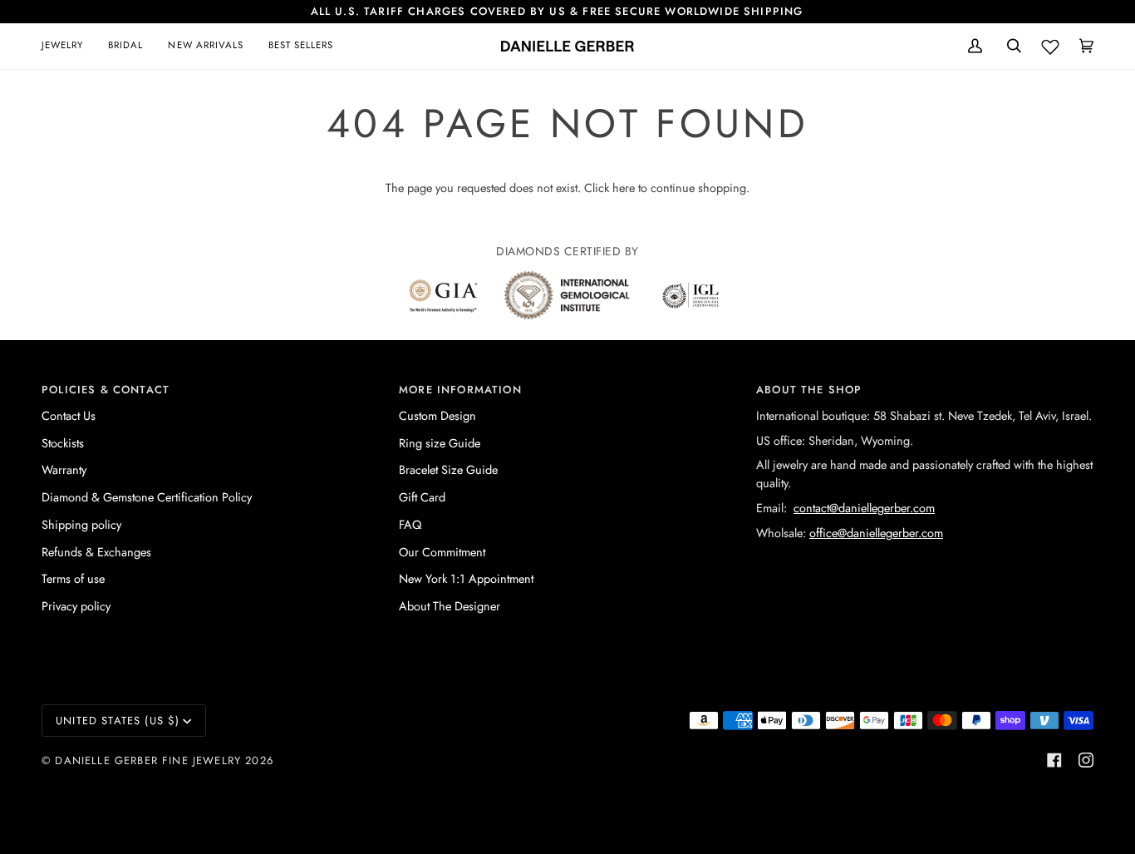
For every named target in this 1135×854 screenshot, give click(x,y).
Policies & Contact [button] (106, 389)
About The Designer (449, 606)
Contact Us (69, 415)
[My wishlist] (1050, 44)
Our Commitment (442, 551)
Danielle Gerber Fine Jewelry (148, 760)
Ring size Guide (439, 443)
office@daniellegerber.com (876, 532)
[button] (69, 46)
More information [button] (460, 389)
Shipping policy (81, 524)
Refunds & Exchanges (96, 551)
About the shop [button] (809, 389)
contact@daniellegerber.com (864, 507)
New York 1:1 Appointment (466, 578)
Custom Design (437, 415)
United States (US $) (117, 720)
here (623, 187)
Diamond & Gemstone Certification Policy (147, 497)
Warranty (64, 469)
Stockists (63, 443)
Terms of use (73, 578)
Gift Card (422, 497)
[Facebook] (1054, 760)
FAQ (410, 524)
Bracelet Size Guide (448, 469)
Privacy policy (76, 606)
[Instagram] (1085, 760)
